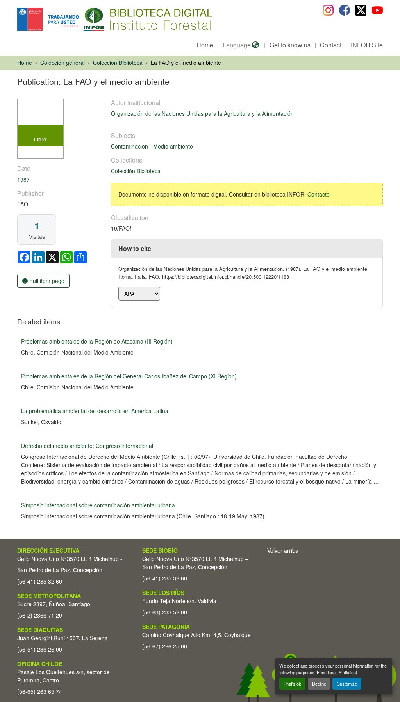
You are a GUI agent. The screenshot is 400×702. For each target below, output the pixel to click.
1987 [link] (23, 179)
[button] (81, 19)
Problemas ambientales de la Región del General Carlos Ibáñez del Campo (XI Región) (129, 376)
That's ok (292, 684)
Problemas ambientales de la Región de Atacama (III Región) (97, 341)
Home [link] (24, 62)
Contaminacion (130, 146)
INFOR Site (367, 44)
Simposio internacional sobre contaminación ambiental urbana (98, 505)
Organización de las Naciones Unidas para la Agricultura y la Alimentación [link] (202, 113)
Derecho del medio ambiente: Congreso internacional (87, 445)
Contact (330, 44)
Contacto (318, 194)
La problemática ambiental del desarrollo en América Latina (94, 411)
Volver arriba (282, 550)
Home (204, 44)
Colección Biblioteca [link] (118, 62)
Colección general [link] (62, 62)
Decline (319, 684)
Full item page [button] (46, 281)
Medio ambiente (173, 146)
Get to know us (290, 44)
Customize (347, 684)
